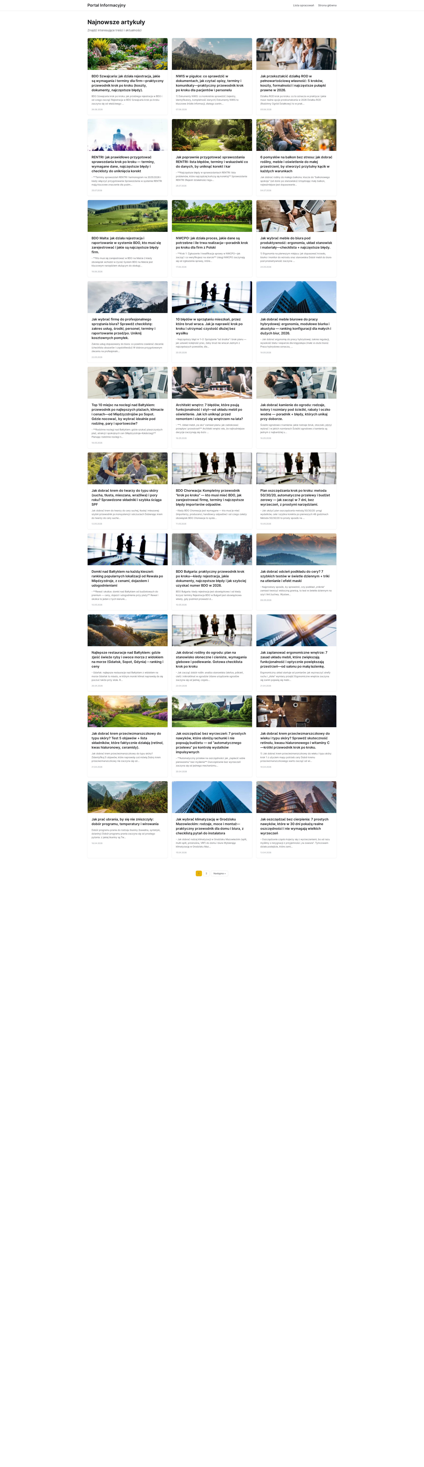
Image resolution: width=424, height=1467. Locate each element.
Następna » (219, 873)
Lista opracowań (303, 5)
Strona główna (327, 5)
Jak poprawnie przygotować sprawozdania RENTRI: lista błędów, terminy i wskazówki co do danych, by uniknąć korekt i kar (212, 161)
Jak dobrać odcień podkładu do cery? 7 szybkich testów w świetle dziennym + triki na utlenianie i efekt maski (294, 576)
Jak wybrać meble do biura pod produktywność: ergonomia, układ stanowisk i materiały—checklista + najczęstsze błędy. (296, 242)
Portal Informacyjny (106, 5)
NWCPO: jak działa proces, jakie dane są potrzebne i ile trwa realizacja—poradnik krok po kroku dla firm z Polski (212, 242)
